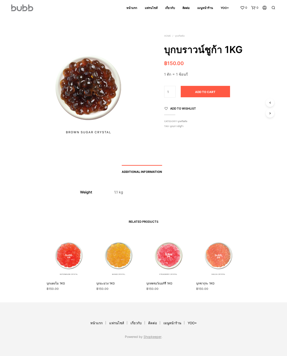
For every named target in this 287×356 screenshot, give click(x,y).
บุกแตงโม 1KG (56, 283)
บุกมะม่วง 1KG (105, 283)
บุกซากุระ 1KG (205, 283)
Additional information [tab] (142, 172)
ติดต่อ (186, 8)
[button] (243, 8)
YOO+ (225, 8)
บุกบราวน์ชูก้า (177, 126)
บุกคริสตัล (180, 35)
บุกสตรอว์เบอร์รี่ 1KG (159, 283)
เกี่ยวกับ (170, 8)
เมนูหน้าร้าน (205, 8)
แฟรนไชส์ (151, 8)
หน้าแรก (131, 8)
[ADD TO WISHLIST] (69, 269)
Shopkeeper (152, 337)
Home (167, 35)
